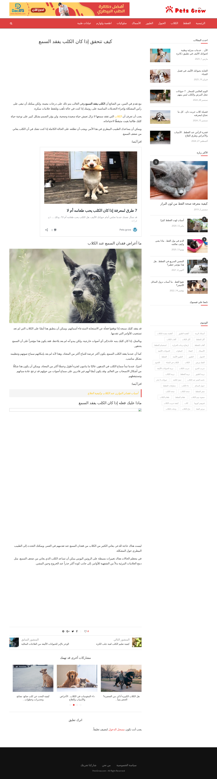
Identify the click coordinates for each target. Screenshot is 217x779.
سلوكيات (122, 23)
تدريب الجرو (200, 368)
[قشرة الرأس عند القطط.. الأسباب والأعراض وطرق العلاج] (160, 137)
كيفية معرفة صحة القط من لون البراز (184, 203)
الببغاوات (179, 351)
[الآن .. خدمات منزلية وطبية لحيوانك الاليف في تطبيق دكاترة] (160, 55)
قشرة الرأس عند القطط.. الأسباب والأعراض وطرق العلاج (191, 134)
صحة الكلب (170, 391)
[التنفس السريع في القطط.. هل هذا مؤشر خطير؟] (197, 266)
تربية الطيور (200, 374)
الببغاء (190, 351)
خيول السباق (200, 385)
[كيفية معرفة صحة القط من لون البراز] (179, 180)
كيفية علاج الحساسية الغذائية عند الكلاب (75, 696)
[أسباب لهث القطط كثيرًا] (197, 225)
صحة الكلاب (185, 391)
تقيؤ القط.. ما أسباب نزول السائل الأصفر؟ (167, 283)
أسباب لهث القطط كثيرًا (172, 220)
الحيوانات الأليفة (164, 351)
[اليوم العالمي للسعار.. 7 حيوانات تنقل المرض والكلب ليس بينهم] (160, 96)
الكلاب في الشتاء (172, 362)
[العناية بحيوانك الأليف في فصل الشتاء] (160, 76)
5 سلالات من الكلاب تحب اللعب (31, 696)
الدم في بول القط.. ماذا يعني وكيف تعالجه (169, 242)
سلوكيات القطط (169, 385)
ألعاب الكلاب (171, 339)
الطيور (149, 23)
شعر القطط (200, 391)
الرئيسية (200, 23)
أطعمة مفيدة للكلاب (165, 333)
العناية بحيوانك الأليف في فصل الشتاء (192, 72)
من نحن (106, 765)
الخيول (162, 23)
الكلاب (174, 23)
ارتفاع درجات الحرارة (180, 345)
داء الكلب (185, 385)
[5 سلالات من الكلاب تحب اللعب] (31, 678)
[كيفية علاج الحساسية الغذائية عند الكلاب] (75, 678)
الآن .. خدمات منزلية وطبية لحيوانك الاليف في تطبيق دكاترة (192, 52)
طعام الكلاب (164, 397)
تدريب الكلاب (184, 368)
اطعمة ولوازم (104, 23)
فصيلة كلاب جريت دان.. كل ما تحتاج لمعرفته (193, 113)
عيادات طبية (84, 23)
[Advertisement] (75, 72)
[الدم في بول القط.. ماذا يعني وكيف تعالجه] (197, 246)
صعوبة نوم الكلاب (198, 397)
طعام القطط (180, 397)
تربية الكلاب (169, 374)
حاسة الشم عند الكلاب (196, 380)
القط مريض (200, 362)
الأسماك (136, 23)
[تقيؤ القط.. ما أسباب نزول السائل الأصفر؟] (197, 287)
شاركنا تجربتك (88, 765)
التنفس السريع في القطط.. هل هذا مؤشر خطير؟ (168, 263)
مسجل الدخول (116, 729)
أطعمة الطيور (184, 333)
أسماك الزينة (200, 333)
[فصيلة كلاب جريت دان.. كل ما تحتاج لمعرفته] (160, 117)
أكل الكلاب (186, 339)
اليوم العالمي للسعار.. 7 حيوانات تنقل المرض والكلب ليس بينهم (192, 93)
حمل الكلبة (177, 380)
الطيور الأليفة (178, 356)
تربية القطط (185, 374)
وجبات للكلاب (171, 409)
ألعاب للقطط (200, 345)
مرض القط (200, 409)
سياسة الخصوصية (126, 765)
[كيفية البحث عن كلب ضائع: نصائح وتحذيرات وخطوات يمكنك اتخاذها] (119, 678)
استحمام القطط (160, 345)
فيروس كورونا (199, 403)
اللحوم (157, 362)
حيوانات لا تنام (161, 380)
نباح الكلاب (186, 409)
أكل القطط (200, 339)
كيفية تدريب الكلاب (171, 403)
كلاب (186, 403)
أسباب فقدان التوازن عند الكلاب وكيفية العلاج (113, 393)
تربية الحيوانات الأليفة (165, 368)
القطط (187, 23)
